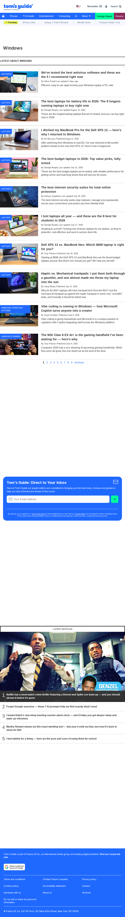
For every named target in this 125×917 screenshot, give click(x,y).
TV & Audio (28, 16)
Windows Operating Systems (12, 309)
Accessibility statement (54, 886)
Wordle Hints (84, 22)
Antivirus (6, 74)
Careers (86, 886)
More (85, 16)
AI (76, 16)
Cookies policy (11, 886)
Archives (79, 362)
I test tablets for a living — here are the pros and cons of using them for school (51, 738)
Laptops (5, 102)
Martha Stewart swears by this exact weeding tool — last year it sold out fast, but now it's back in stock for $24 (61, 728)
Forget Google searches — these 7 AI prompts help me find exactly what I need (51, 706)
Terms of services (38, 514)
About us (47, 892)
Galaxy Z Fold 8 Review (56, 22)
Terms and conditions (14, 879)
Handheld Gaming (10, 336)
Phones (14, 16)
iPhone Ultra (29, 22)
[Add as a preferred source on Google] (14, 867)
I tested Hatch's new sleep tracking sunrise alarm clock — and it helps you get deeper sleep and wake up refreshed (61, 717)
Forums (119, 16)
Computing (64, 16)
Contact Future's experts (55, 879)
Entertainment (46, 16)
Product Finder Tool (109, 22)
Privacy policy (89, 879)
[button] (116, 6)
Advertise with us (12, 892)
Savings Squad (104, 16)
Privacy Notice (80, 514)
